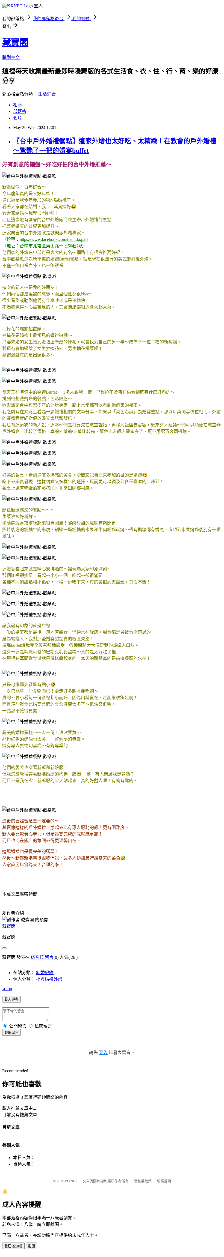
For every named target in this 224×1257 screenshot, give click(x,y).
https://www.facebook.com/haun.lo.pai (53, 239)
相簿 (17, 105)
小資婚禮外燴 (49, 979)
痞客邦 (37, 957)
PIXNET (71, 1181)
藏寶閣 (15, 42)
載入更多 (11, 999)
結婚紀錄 (45, 972)
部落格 (19, 111)
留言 (49, 957)
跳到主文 (11, 57)
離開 (31, 1246)
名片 (17, 118)
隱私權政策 (143, 1181)
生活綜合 (47, 94)
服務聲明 (164, 1181)
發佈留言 (11, 1033)
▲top (7, 988)
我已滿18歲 (13, 1246)
